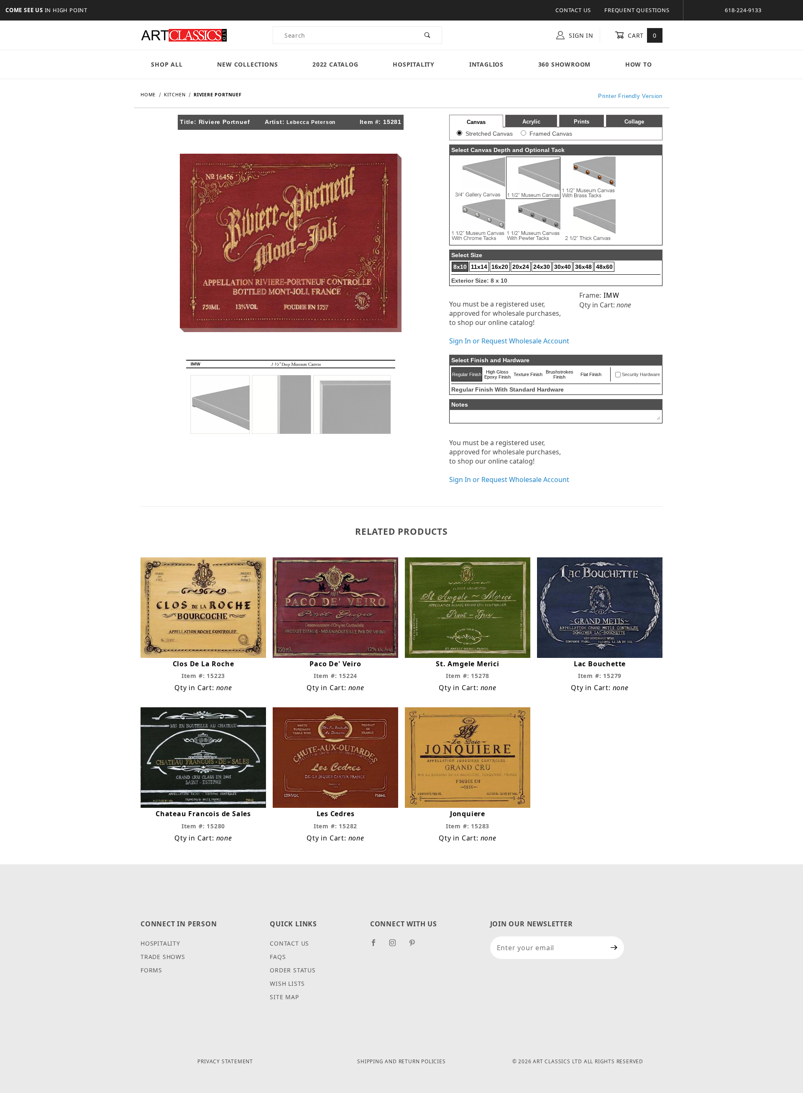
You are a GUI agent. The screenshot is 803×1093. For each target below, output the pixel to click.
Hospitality (414, 64)
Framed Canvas (550, 133)
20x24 (520, 266)
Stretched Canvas (489, 133)
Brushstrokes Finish (559, 374)
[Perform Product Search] (427, 35)
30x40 (562, 266)
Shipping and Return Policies (401, 1061)
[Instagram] (396, 946)
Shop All (166, 64)
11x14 (479, 266)
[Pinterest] (415, 946)
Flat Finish (591, 374)
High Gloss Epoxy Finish (497, 374)
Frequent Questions (636, 10)
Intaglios (486, 64)
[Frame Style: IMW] (290, 396)
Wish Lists (287, 983)
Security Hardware (641, 374)
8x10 (460, 266)
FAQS (278, 957)
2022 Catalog (335, 64)
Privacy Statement (225, 1061)
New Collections (247, 64)
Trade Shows (163, 957)
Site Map (284, 997)
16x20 (499, 266)
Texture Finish (528, 374)
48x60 (604, 266)
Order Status (293, 970)
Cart (641, 35)
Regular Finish (466, 374)
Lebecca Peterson (310, 122)
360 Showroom (564, 64)
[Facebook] (377, 946)
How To (638, 64)
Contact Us (573, 10)
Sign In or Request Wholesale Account (509, 340)
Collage (634, 122)
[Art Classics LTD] (184, 35)
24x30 (541, 266)
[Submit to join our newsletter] (614, 947)
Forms (151, 970)
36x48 (583, 266)
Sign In (580, 35)
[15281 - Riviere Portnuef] (291, 242)
